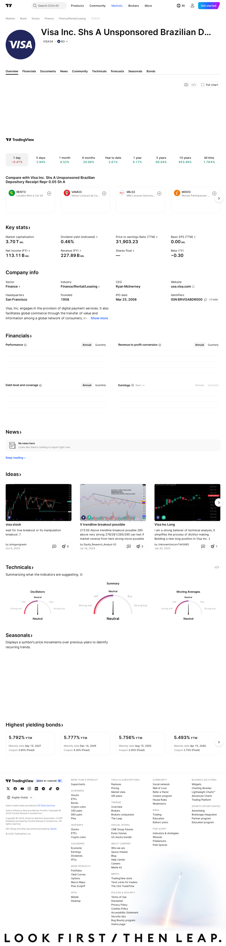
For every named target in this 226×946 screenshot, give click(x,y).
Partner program (201, 818)
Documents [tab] (48, 71)
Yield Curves (78, 874)
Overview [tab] (12, 71)
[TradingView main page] (9, 5)
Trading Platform (201, 799)
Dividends (76, 855)
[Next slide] (219, 502)
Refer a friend (160, 791)
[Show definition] (36, 236)
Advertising (198, 810)
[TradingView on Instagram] (29, 788)
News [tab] (64, 71)
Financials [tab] (29, 71)
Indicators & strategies (166, 833)
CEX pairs (76, 810)
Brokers (133, 5)
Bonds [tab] (151, 71)
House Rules (160, 799)
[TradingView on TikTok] (50, 788)
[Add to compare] (49, 193)
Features (116, 784)
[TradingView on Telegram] (43, 788)
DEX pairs (76, 814)
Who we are (118, 847)
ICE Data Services (46, 805)
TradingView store (121, 878)
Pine (73, 818)
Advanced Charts (202, 795)
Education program (203, 822)
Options (75, 878)
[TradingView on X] (8, 788)
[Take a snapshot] (186, 85)
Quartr (53, 828)
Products (77, 5)
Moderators (159, 803)
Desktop (76, 900)
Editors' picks (160, 822)
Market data (118, 791)
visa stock (13, 524)
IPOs (73, 859)
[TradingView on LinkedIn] (36, 788)
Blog (113, 855)
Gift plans (116, 795)
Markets (117, 5)
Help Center (118, 859)
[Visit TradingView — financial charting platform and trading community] (20, 139)
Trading (157, 814)
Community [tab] (80, 71)
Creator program (162, 795)
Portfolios (76, 870)
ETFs (74, 798)
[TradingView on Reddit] (57, 788)
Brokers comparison (122, 814)
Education (158, 818)
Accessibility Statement (124, 912)
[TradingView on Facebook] (15, 788)
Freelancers (159, 840)
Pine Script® (78, 886)
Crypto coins (78, 806)
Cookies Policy (119, 908)
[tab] (87, 344)
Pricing (115, 788)
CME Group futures (122, 829)
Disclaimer (117, 900)
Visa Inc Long (164, 524)
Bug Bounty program (123, 920)
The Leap (116, 818)
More (148, 5)
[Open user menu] (192, 5)
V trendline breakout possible (102, 524)
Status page (118, 924)
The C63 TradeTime (122, 886)
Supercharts (78, 784)
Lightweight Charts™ (203, 791)
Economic (76, 847)
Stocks (75, 795)
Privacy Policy (119, 904)
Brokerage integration (204, 814)
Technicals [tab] (99, 71)
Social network (161, 784)
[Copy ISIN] (205, 299)
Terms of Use (118, 896)
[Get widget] (194, 85)
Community (98, 5)
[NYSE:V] (9, 517)
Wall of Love (160, 788)
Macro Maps (78, 882)
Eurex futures (119, 833)
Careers (115, 863)
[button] (86, 5)
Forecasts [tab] (117, 71)
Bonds (74, 802)
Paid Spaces (160, 844)
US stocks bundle (121, 837)
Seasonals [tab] (135, 71)
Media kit (116, 867)
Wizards (157, 837)
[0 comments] (54, 546)
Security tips (118, 916)
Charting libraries (201, 788)
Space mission (119, 851)
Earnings (76, 851)
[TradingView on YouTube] (22, 788)
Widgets (196, 784)
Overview (116, 806)
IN (183, 5)
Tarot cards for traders (124, 882)
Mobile (75, 896)
